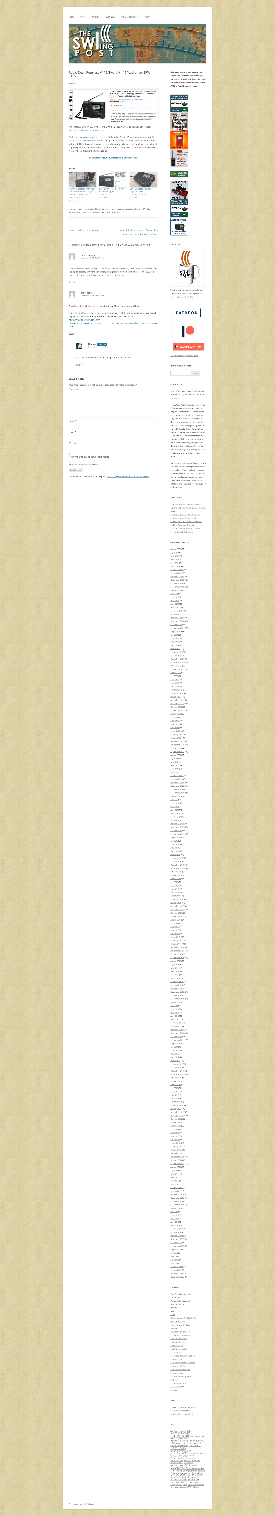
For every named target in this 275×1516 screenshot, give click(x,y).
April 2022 (174, 727)
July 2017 (174, 923)
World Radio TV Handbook (181, 1414)
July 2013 (174, 1088)
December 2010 (177, 1194)
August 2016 (175, 961)
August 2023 (175, 672)
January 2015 (175, 1026)
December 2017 (177, 906)
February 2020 (176, 817)
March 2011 (175, 1184)
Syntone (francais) (178, 1383)
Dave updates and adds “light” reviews (141, 190)
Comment (74, 389)
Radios (104, 209)
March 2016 (175, 978)
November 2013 (177, 1074)
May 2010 (174, 1218)
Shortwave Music (196, 1470)
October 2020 (176, 789)
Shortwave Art (195, 1468)
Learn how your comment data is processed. (128, 476)
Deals (92, 209)
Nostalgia (173, 1456)
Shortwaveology (177, 1373)
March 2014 (175, 1060)
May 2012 (174, 1136)
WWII (198, 1487)
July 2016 (174, 964)
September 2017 (177, 916)
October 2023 (176, 665)
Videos (196, 1482)
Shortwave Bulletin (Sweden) (182, 1362)
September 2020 (177, 792)
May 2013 (174, 1095)
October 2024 (176, 624)
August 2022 (175, 714)
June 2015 (174, 1009)
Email (72, 432)
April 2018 (174, 892)
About (148, 17)
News (97, 209)
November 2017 (177, 909)
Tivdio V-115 (87, 212)
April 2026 (174, 562)
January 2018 (175, 902)
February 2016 (176, 981)
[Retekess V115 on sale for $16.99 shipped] (113, 179)
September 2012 (177, 1122)
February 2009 (176, 1266)
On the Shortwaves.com (180, 1335)
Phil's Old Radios (177, 1342)
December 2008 (177, 1273)
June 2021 (174, 762)
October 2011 (176, 1160)
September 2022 (177, 710)
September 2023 (177, 669)
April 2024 (174, 645)
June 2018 (174, 885)
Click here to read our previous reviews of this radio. (94, 137)
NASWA (173, 1328)
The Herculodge (177, 1386)
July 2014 (174, 1047)
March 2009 (175, 1263)
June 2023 (174, 679)
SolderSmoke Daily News (180, 1376)
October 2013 (176, 1077)
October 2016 (176, 954)
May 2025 (174, 600)
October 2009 (176, 1242)
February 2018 (176, 899)
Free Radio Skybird (179, 1445)
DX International (177, 1304)
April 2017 (174, 933)
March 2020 (175, 813)
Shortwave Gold (179, 1470)
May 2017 (174, 930)
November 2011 (177, 1156)
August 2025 (175, 590)
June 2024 (174, 638)
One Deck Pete (186, 1455)
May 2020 (174, 806)
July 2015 (174, 1005)
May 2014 (174, 1053)
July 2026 (174, 552)
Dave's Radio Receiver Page (182, 1301)
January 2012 (175, 1150)
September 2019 (177, 834)
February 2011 (176, 1187)
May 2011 (174, 1177)
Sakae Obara (175, 1352)
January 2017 (175, 944)
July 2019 (174, 841)
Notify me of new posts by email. (84, 464)
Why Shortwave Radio (179, 1487)
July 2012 (174, 1129)
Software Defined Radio (184, 1479)
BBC (189, 1430)
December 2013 (177, 1071)
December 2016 (177, 947)
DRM (172, 1443)
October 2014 (176, 1036)
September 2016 (177, 957)
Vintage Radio (176, 1484)
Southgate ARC (177, 1482)
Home (71, 17)
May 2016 (174, 971)
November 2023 (177, 662)
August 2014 (175, 1043)
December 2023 (177, 659)
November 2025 (177, 580)
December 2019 (177, 823)
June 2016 (174, 968)
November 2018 (177, 868)
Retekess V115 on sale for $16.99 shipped (111, 190)
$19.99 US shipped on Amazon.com (88, 130)
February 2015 (176, 1022)
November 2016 (177, 950)
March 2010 (175, 1225)
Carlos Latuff (179, 1435)
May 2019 (174, 847)
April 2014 (174, 1057)
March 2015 (175, 1019)
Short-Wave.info (177, 1359)
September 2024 (177, 628)
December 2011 (177, 1153)
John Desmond (88, 254)
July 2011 (174, 1170)
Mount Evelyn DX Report (180, 1325)
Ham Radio (178, 1448)
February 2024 (176, 652)
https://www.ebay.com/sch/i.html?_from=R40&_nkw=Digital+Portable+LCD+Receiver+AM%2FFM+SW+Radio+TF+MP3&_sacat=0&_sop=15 (113, 323)
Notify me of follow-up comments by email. (89, 456)
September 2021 (177, 751)
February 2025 (176, 611)
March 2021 (175, 772)
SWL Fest (174, 1380)
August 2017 (175, 919)
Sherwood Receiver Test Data (182, 1356)
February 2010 (176, 1228)
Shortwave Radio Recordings (184, 1477)
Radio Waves (176, 1462)
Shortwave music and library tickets (185, 504)
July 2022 (174, 717)
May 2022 (174, 724)
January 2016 (175, 985)
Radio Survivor (176, 1345)
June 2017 (174, 926)
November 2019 (177, 827)
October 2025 (176, 583)
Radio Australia (190, 1458)
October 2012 (176, 1119)
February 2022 (176, 734)
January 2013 (175, 1108)
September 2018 (177, 875)
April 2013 (174, 1098)
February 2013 (176, 1105)
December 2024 (177, 617)
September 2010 (177, 1204)
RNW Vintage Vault (178, 1349)
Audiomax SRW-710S (141, 209)
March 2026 (175, 566)
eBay (178, 1443)
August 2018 (175, 878)
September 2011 (177, 1163)
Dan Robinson (197, 1436)
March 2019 (175, 854)
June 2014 (174, 1050)
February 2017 (176, 940)
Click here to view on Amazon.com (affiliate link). (113, 157)
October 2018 (176, 871)
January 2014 (175, 1067)
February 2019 (176, 858)
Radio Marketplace (130, 17)
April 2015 (174, 1016)
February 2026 (176, 569)
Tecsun (189, 1482)
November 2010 (177, 1198)
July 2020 (174, 799)
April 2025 (174, 604)
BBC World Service (180, 1432)
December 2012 (177, 1112)
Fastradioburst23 (191, 1443)
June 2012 (174, 1132)
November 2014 (177, 1033)
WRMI (192, 1487)
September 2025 (177, 586)
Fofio (172, 1314)
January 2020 (175, 820)
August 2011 (175, 1167)
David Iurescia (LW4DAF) (180, 1438)
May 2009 (174, 1256)
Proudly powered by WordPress (81, 1504)
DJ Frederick (197, 1440)
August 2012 (175, 1125)
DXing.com (175, 1311)
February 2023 (176, 693)
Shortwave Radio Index (180, 1369)
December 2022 (177, 700)
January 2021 (175, 779)
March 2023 (175, 689)
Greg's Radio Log (177, 1321)
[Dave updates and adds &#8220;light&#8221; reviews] (143, 179)
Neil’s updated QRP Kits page (84, 230)
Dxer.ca (173, 1307)
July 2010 (174, 1211)
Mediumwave (199, 1453)
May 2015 (174, 1012)
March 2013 (175, 1101)
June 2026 (174, 556)
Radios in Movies (192, 1460)
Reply (71, 282)
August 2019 (175, 837)
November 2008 (177, 1277)
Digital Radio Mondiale (179, 1440)
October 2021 (176, 748)
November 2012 (177, 1115)
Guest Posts (195, 1445)
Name (72, 421)
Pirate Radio (177, 1458)
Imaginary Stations (180, 1450)
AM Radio (174, 1431)
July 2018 (174, 882)
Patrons (95, 17)
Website (72, 443)
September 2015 (177, 998)
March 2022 (175, 731)
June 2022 (174, 720)
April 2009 (174, 1259)
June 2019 (174, 844)
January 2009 (175, 1270)
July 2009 (174, 1253)
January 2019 (175, 861)
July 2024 (174, 635)
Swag (82, 17)
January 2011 (175, 1191)
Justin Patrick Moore (181, 1453)
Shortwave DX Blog (178, 1366)
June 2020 (174, 803)
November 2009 (177, 1239)
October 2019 (176, 830)
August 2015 (175, 1002)
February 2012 (176, 1146)
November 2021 (177, 744)
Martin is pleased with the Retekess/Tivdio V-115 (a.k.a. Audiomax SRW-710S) (82, 191)
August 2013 (175, 1084)
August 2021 (175, 755)
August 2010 (175, 1208)
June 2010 (174, 1215)
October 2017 (176, 913)
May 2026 (174, 559)
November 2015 (177, 992)
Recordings (177, 1465)
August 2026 (175, 549)
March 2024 (175, 648)
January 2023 (175, 696)
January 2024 (175, 655)
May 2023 (174, 683)
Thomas (116, 212)
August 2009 (175, 1249)
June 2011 (174, 1174)
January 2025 (175, 614)
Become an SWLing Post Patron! (184, 355)
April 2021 (174, 768)
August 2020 (175, 796)
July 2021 (174, 758)
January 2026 (175, 573)
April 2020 (174, 810)
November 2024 (177, 621)
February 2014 (176, 1064)
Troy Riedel (86, 292)
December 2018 (177, 865)
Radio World (188, 1463)
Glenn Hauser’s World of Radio (183, 1318)
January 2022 (175, 738)
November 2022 (177, 703)
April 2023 (174, 686)
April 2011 (174, 1180)
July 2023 (174, 676)
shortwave (178, 1468)
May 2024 (174, 641)
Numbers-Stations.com (180, 1331)
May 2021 (174, 765)
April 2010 (174, 1222)
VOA (185, 1484)
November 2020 (177, 786)
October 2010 (176, 1201)
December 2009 (177, 1235)
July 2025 (174, 593)
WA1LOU (174, 1390)
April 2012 (174, 1139)
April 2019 (174, 851)
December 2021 (177, 741)
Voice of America (196, 1484)
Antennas (182, 1431)
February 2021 (176, 775)
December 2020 (177, 782)
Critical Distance (177, 1297)
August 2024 (175, 631)
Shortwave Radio (114, 209)
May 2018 (174, 889)
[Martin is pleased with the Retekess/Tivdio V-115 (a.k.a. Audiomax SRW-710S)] (82, 179)
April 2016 (174, 974)
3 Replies (72, 83)
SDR (187, 1465)
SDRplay (194, 1465)
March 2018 (175, 895)
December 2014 (177, 1029)
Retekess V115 (75, 212)
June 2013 (174, 1091)
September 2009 (177, 1246)
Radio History (176, 1460)
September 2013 (177, 1081)
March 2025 (175, 607)
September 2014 (177, 1040)
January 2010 (175, 1232)
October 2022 (176, 707)
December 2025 (177, 576)
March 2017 (175, 937)
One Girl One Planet (178, 1338)
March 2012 (175, 1143)
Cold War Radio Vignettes (181, 1294)
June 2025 (174, 597)
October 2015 (176, 995)
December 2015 (177, 988)
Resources (110, 17)
